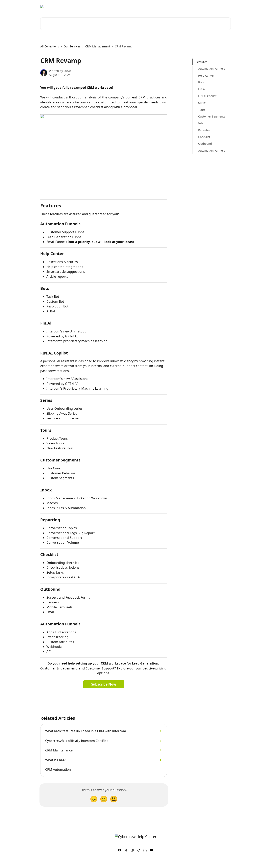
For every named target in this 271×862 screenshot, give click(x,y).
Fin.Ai (202, 89)
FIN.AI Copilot (207, 96)
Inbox (202, 123)
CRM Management (97, 46)
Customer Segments (211, 116)
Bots (201, 82)
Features (201, 62)
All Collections (49, 46)
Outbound (205, 143)
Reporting (204, 130)
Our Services (72, 46)
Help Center (206, 75)
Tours (202, 110)
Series (202, 103)
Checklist (204, 137)
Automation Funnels (211, 68)
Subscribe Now (103, 684)
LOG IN (223, 6)
